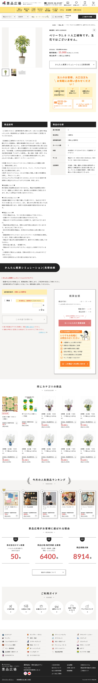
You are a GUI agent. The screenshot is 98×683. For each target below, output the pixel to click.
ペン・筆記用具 (9, 648)
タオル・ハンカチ (85, 645)
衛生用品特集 (59, 652)
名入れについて (56, 668)
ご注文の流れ (56, 665)
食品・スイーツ (34, 645)
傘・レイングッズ (35, 648)
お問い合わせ (30, 327)
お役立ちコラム (85, 665)
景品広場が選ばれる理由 (88, 668)
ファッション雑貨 (10, 645)
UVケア (82, 648)
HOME (54, 25)
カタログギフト (9, 655)
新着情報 (69, 671)
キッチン (7, 638)
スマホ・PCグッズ (35, 641)
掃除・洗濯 (33, 638)
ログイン (85, 5)
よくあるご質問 (56, 674)
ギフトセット (59, 638)
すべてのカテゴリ (33, 655)
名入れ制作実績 (56, 671)
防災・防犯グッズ (60, 641)
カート (93, 5)
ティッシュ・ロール (60, 645)
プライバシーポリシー (8, 679)
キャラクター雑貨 (85, 652)
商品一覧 (61, 25)
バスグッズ (83, 638)
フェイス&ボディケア (11, 641)
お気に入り (76, 5)
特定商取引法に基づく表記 (24, 679)
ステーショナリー (60, 648)
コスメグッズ (84, 641)
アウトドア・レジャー (86, 635)
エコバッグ (8, 635)
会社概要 (69, 665)
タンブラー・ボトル (36, 635)
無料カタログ (67, 5)
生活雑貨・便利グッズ (11, 652)
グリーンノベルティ (60, 635)
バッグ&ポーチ (34, 652)
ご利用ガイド (42, 332)
